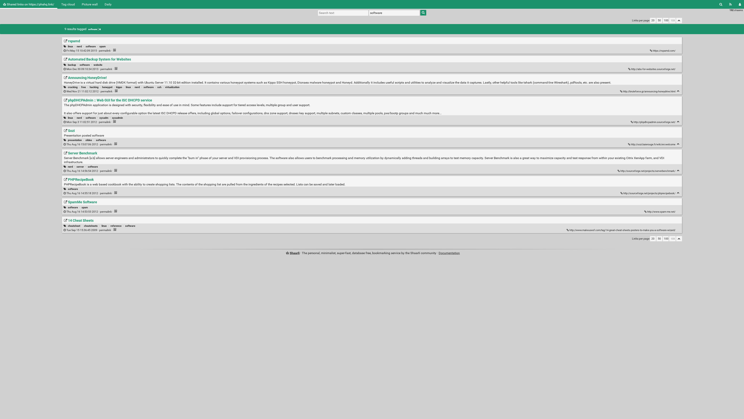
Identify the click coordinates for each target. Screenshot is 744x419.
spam (102, 46)
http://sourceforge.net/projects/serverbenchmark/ (648, 171)
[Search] (720, 4)
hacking (94, 87)
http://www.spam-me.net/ (661, 211)
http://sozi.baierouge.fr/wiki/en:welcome (653, 144)
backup (72, 64)
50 (659, 20)
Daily (108, 4)
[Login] (740, 4)
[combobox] (394, 13)
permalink (88, 50)
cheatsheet (74, 225)
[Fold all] (679, 20)
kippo (119, 87)
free (83, 87)
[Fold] (678, 91)
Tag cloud (68, 4)
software (92, 29)
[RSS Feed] (730, 4)
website (98, 64)
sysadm (103, 117)
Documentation (449, 253)
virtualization (172, 87)
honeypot (107, 87)
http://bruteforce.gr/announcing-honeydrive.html (649, 91)
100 (666, 20)
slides (88, 140)
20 (652, 20)
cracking (73, 87)
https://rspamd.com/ (664, 50)
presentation (75, 140)
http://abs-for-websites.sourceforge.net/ (653, 69)
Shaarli (295, 253)
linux (70, 46)
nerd (79, 46)
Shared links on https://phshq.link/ (30, 4)
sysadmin (117, 117)
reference (115, 225)
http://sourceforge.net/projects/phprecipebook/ (649, 193)
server (80, 166)
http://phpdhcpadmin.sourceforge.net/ (654, 122)
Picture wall (90, 4)
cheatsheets (91, 225)
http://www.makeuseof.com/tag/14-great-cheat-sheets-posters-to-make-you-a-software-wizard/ (622, 230)
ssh (159, 87)
